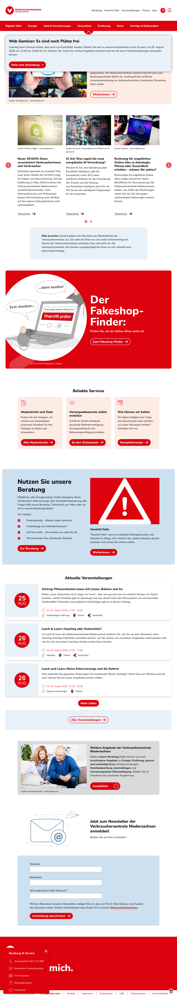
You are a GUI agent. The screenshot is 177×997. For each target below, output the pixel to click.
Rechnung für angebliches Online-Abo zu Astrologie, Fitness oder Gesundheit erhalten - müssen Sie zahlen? (135, 164)
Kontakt (71, 993)
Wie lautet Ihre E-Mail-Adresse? (48, 890)
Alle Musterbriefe (35, 442)
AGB (121, 993)
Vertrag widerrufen (50, 993)
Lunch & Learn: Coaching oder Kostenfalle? (71, 629)
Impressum (87, 993)
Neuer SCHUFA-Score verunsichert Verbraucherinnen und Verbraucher (39, 162)
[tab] (86, 221)
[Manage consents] (171, 991)
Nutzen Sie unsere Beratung (44, 486)
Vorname (35, 864)
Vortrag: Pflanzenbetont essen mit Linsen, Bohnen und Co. (82, 589)
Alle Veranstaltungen (86, 720)
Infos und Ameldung (25, 65)
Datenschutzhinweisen (124, 907)
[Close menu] (46, 951)
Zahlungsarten (138, 993)
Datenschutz (106, 993)
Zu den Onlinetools (85, 442)
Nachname (36, 877)
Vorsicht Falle (99, 529)
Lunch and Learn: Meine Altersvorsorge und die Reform (80, 669)
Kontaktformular (131, 442)
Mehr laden (89, 703)
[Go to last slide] (8, 165)
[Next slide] (168, 165)
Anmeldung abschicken (48, 915)
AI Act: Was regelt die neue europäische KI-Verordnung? (86, 160)
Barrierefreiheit (160, 993)
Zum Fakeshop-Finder (108, 342)
